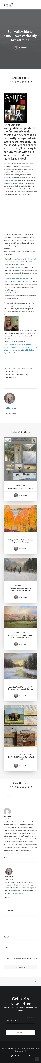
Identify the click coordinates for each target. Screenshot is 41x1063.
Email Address (12, 1020)
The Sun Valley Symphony (14, 267)
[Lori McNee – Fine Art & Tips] (10, 5)
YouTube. (7, 339)
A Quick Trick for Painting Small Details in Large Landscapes (20, 636)
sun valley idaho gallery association (15, 374)
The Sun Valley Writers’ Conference (17, 279)
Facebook (25, 336)
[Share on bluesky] (25, 82)
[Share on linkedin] (20, 82)
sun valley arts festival (25, 368)
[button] (36, 4)
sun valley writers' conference (13, 381)
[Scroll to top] (37, 1059)
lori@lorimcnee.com (17, 893)
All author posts (11, 413)
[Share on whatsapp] (23, 82)
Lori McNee (24, 47)
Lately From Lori (25, 27)
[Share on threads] (15, 82)
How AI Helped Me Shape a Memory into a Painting (20, 589)
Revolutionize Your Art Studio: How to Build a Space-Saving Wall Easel (20, 757)
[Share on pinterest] (18, 82)
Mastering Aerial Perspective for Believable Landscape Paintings (20, 688)
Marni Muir (8, 816)
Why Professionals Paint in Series (20, 488)
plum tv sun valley (9, 368)
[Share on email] (31, 82)
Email (6, 947)
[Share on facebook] (10, 82)
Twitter (19, 336)
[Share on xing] (28, 82)
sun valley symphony (10, 377)
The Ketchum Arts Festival (14, 293)
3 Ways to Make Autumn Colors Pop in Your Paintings (20, 541)
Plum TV (23, 192)
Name (6, 937)
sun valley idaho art (10, 371)
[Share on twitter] (13, 82)
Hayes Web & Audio (20, 1051)
